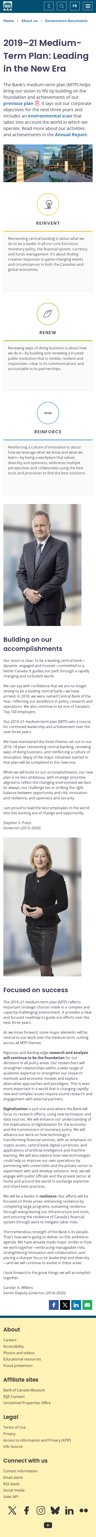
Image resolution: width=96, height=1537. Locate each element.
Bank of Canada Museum (24, 1390)
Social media (14, 1490)
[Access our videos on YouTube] (48, 1528)
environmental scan (50, 116)
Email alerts (13, 1477)
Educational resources (22, 1359)
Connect (14, 1396)
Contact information (20, 1471)
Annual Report (71, 135)
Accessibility (13, 1346)
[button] (54, 1305)
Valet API (10, 1496)
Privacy (9, 1433)
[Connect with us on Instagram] (41, 1513)
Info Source (13, 1446)
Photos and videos (19, 1352)
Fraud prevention (18, 1365)
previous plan (18, 103)
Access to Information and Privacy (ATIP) (37, 1440)
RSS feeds (11, 1483)
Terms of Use (14, 1427)
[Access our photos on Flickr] (83, 1513)
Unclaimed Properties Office (27, 1402)
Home (8, 20)
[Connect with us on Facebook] (27, 1513)
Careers (10, 1339)
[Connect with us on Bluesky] (55, 1513)
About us (29, 20)
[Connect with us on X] (13, 1513)
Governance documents (66, 20)
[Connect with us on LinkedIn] (70, 1513)
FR (75, 5)
